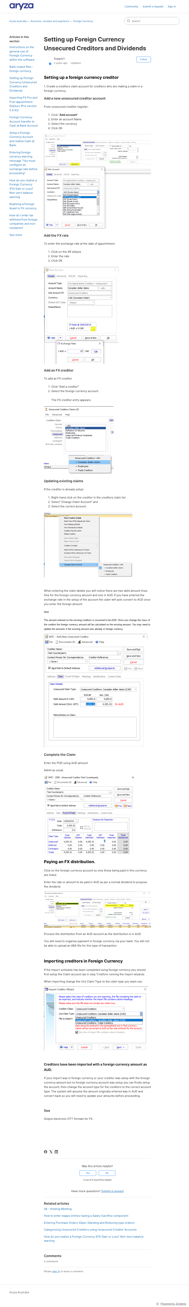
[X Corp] (51, 1151)
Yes (88, 1173)
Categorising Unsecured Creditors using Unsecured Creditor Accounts (90, 1229)
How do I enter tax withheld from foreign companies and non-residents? (23, 222)
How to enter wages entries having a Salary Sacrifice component (86, 1215)
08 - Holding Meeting (58, 1209)
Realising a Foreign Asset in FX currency (23, 206)
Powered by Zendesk (173, 1303)
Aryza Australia (18, 21)
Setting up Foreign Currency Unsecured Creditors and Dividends (23, 84)
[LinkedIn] (56, 1151)
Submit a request (153, 6)
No (107, 1173)
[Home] (21, 6)
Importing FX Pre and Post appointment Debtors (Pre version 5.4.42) (23, 104)
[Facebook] (45, 1151)
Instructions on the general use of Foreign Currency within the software (22, 53)
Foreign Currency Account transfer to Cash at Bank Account (23, 121)
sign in (56, 1271)
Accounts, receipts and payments (49, 21)
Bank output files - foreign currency (21, 69)
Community (131, 6)
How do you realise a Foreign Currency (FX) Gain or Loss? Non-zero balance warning (23, 189)
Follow (143, 59)
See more (15, 235)
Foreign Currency (83, 21)
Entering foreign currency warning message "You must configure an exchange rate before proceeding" (23, 163)
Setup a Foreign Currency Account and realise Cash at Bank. (21, 139)
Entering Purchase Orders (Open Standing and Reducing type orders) (89, 1222)
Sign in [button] (172, 6)
